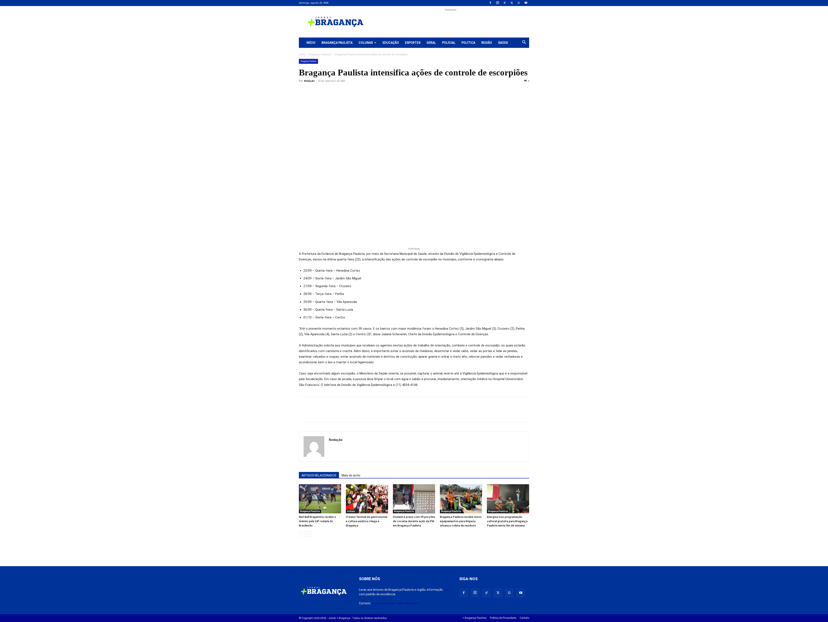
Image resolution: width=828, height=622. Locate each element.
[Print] (352, 90)
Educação (391, 42)
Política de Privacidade (503, 617)
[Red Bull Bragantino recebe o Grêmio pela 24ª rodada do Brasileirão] (320, 498)
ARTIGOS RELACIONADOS (318, 475)
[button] (524, 43)
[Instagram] (497, 3)
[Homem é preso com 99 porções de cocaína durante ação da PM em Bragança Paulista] (414, 498)
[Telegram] (362, 90)
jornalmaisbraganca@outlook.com (395, 603)
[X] (511, 3)
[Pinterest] (333, 90)
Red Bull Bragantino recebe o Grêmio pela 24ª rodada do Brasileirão (317, 521)
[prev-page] (301, 534)
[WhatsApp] (519, 3)
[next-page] (308, 534)
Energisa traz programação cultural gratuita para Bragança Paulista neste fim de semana (507, 521)
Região (486, 42)
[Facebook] (490, 3)
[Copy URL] (303, 90)
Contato (524, 617)
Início (310, 42)
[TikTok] (504, 3)
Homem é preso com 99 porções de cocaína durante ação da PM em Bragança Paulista (414, 521)
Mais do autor (351, 475)
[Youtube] (526, 3)
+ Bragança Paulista (474, 617)
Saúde (503, 42)
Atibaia (351, 511)
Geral (431, 42)
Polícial (448, 42)
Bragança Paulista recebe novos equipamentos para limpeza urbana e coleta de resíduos (460, 521)
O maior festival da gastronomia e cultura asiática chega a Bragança (366, 521)
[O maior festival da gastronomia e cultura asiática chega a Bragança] (367, 498)
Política (468, 42)
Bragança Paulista (337, 42)
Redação (309, 81)
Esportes (412, 42)
